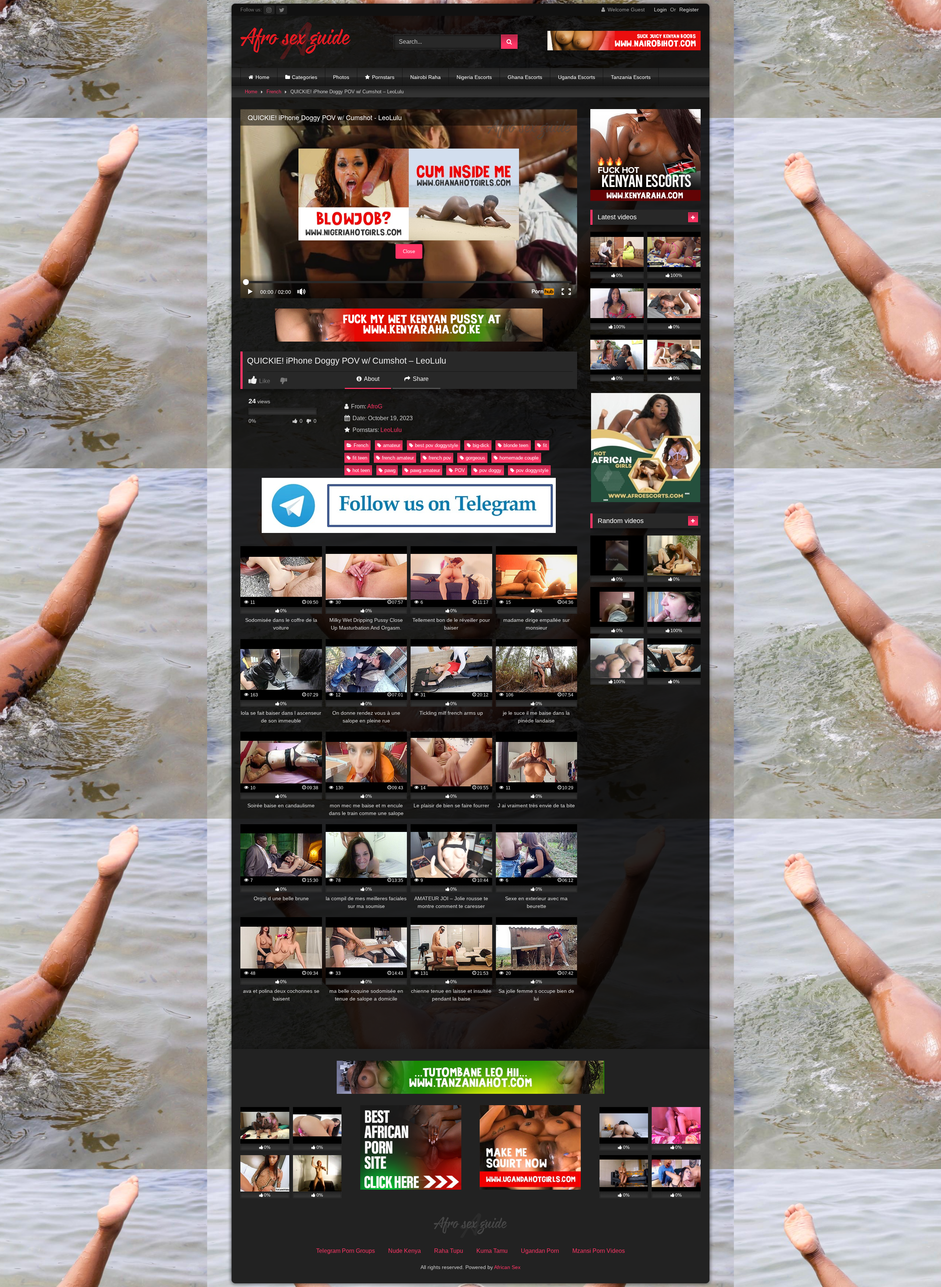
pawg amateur (425, 470)
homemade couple (519, 458)
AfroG (374, 406)
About (371, 379)
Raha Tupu (448, 1251)
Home (262, 77)
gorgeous (475, 458)
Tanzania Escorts (631, 77)
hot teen (361, 470)
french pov (440, 458)
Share (420, 379)
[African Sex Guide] (295, 42)
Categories (304, 77)
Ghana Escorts (525, 77)
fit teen (360, 458)
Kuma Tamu (492, 1251)
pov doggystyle (532, 470)
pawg (390, 470)
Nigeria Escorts (474, 77)
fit (545, 445)
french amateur (398, 458)
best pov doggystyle (436, 445)
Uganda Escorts (576, 77)
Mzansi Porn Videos (598, 1251)
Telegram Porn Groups (345, 1251)
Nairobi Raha (425, 77)
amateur (391, 445)
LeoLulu (391, 430)
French (273, 91)
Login (660, 9)
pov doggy (490, 470)
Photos (341, 77)
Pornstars (383, 77)
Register (689, 9)
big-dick (481, 445)
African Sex (507, 1267)
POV (460, 470)
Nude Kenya (404, 1251)
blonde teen (516, 445)
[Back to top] (918, 1265)
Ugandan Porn (540, 1251)
